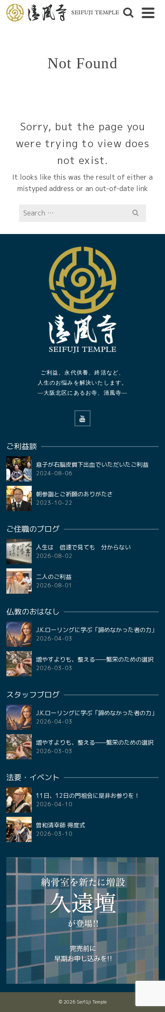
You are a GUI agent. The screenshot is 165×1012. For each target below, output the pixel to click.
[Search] (128, 12)
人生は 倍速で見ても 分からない (83, 547)
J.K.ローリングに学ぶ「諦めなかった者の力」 (96, 630)
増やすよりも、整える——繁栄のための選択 (95, 659)
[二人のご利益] (19, 581)
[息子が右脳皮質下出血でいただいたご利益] (19, 469)
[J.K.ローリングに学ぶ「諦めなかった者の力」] (19, 634)
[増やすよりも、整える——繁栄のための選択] (19, 663)
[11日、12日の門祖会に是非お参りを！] (19, 800)
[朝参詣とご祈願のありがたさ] (19, 498)
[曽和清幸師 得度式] (19, 829)
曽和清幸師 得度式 (60, 825)
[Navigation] (148, 12)
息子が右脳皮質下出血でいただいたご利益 (92, 464)
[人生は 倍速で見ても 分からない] (19, 551)
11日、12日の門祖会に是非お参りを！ (88, 795)
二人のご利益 (54, 577)
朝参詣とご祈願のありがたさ (74, 494)
